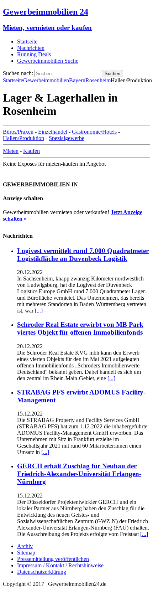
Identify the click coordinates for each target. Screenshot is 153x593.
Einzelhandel (52, 132)
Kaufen (31, 151)
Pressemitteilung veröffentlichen (53, 559)
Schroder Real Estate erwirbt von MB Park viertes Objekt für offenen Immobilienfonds (80, 328)
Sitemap (26, 553)
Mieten (11, 151)
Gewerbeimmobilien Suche (47, 61)
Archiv (25, 546)
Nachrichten (30, 48)
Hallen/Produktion (23, 138)
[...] (39, 311)
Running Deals (34, 54)
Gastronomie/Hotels (94, 132)
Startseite (27, 41)
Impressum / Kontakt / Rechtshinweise (60, 565)
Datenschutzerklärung (41, 572)
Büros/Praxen (18, 132)
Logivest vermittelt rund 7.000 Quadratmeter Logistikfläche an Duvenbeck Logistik (83, 254)
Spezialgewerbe (66, 138)
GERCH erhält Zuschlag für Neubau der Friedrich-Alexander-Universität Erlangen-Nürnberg (79, 473)
